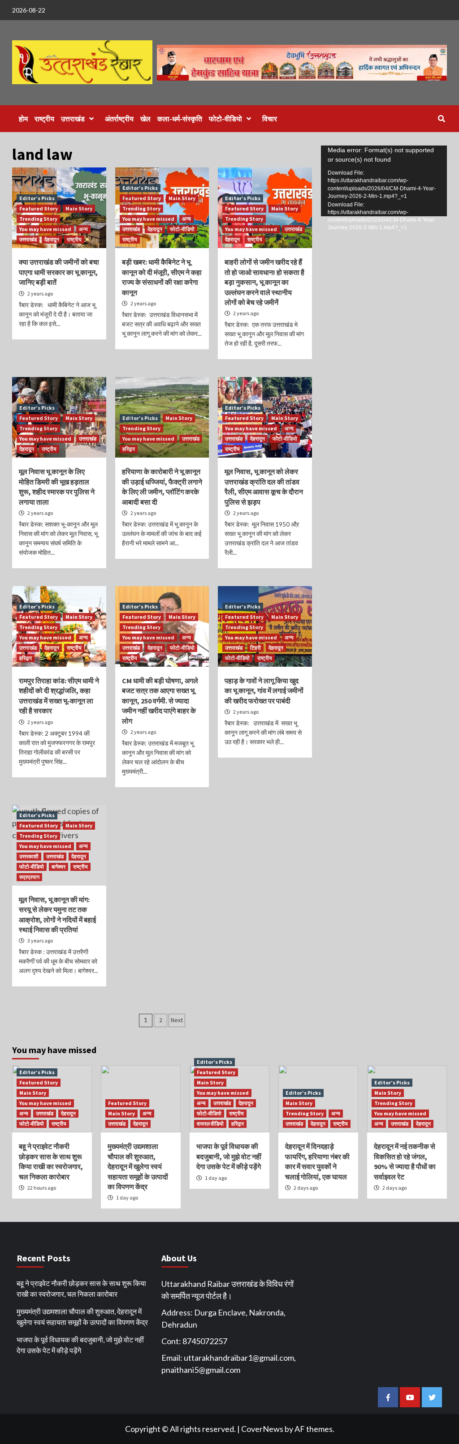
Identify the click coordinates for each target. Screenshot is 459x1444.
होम (23, 118)
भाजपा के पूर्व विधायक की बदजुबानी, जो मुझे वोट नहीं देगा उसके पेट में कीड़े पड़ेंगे (228, 1156)
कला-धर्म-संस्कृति (179, 118)
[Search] (441, 118)
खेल (145, 118)
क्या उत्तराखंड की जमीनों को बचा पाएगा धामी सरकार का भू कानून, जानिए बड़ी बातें (59, 272)
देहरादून (51, 239)
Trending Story (38, 218)
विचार (269, 118)
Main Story (78, 208)
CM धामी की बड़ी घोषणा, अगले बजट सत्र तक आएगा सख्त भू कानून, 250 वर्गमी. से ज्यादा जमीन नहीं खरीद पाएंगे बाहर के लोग (160, 700)
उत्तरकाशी (29, 856)
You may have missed (45, 229)
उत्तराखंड (73, 118)
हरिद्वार (128, 449)
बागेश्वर (58, 866)
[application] (384, 181)
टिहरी (255, 647)
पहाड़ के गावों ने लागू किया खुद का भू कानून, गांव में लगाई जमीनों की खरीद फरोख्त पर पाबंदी (264, 690)
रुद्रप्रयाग (29, 877)
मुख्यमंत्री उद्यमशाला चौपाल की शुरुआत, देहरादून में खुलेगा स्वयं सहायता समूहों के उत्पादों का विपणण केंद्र (138, 1166)
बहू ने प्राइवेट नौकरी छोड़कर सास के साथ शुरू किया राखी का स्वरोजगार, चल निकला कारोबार (81, 1288)
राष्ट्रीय (44, 118)
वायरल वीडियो (210, 1123)
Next (177, 1020)
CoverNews (262, 1429)
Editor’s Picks (37, 198)
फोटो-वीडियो (225, 118)
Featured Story (38, 208)
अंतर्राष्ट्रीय (119, 118)
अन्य (83, 229)
